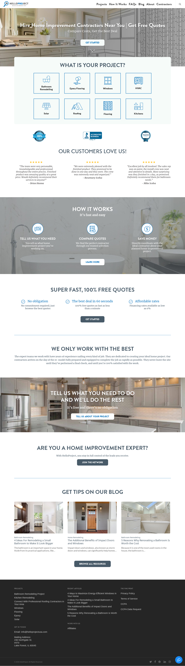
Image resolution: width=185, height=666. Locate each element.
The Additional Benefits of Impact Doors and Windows (89, 608)
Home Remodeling (75, 537)
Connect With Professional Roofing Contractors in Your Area (39, 603)
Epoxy (17, 615)
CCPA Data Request (131, 609)
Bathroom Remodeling (23, 537)
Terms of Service (129, 598)
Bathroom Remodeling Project (29, 594)
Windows (18, 608)
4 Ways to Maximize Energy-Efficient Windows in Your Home (91, 594)
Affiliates (71, 628)
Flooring (18, 612)
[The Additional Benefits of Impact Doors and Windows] (92, 527)
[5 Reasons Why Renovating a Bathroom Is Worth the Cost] (145, 527)
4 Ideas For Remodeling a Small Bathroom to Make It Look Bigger (90, 601)
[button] (92, 42)
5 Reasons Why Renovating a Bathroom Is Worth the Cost (92, 614)
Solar (17, 619)
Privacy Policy (128, 593)
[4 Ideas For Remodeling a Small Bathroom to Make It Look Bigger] (38, 527)
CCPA (124, 604)
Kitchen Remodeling (24, 597)
